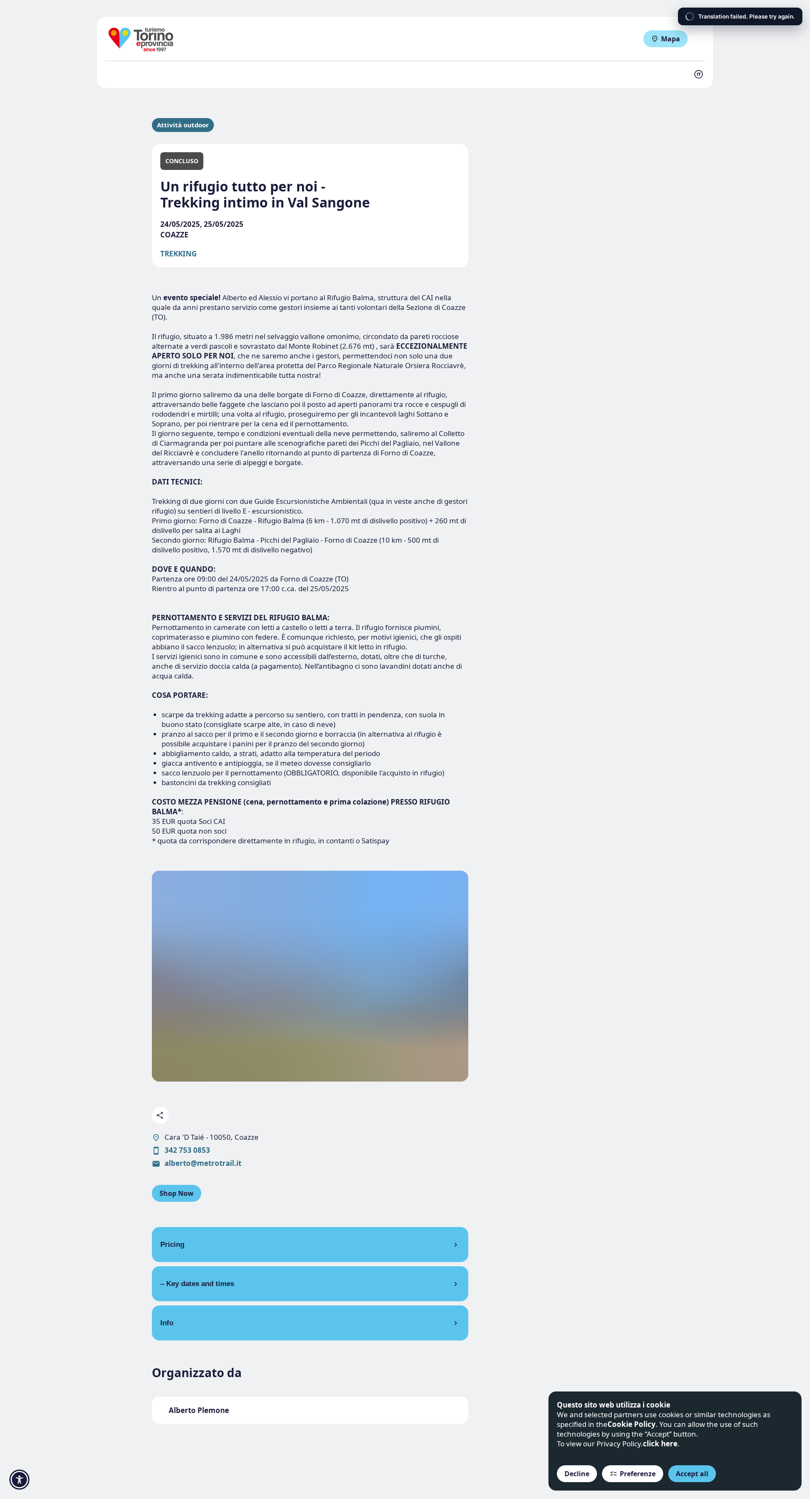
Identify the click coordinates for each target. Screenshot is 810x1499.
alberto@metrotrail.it (203, 1163)
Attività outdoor (183, 125)
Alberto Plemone (199, 1410)
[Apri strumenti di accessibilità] (19, 1479)
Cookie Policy (632, 1424)
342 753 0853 (187, 1150)
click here (660, 1443)
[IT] (699, 74)
